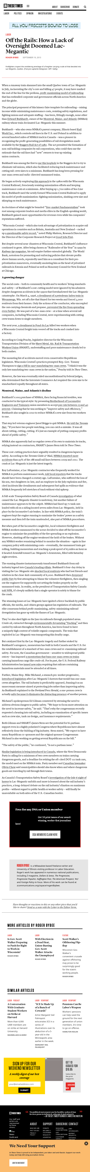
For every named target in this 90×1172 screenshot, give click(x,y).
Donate (76, 7)
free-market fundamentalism (62, 207)
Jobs (70, 1129)
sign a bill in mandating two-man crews (41, 365)
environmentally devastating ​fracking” (56, 623)
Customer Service (60, 1138)
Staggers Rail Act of (33, 144)
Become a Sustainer (47, 1132)
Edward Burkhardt (17, 118)
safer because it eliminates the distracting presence (39, 694)
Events (59, 13)
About (55, 7)
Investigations (45, 13)
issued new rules (33, 664)
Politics (18, 13)
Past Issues (34, 1131)
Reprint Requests (72, 1134)
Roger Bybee (12, 57)
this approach (41, 181)
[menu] (28, 6)
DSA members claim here (45, 834)
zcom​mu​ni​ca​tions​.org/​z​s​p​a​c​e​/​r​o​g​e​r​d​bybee (38, 885)
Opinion (29, 13)
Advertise (47, 1137)
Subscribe (65, 7)
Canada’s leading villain (38, 567)
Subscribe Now (70, 1086)
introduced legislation (14, 678)
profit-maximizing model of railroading (61, 93)
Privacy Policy (33, 1134)
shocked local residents (47, 571)
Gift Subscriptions (62, 1134)
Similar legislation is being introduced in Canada (28, 751)
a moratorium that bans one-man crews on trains (52, 656)
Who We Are (34, 1128)
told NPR (7, 590)
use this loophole (47, 163)
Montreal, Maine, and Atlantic (60, 118)
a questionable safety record (20, 233)
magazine (14, 251)
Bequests (47, 1135)
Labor (6, 13)
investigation (66, 496)
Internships (74, 1131)
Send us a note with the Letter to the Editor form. (52, 907)
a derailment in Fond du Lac (33, 325)
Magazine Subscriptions (62, 1129)
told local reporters (55, 474)
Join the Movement (18, 1162)
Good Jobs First (64, 237)
